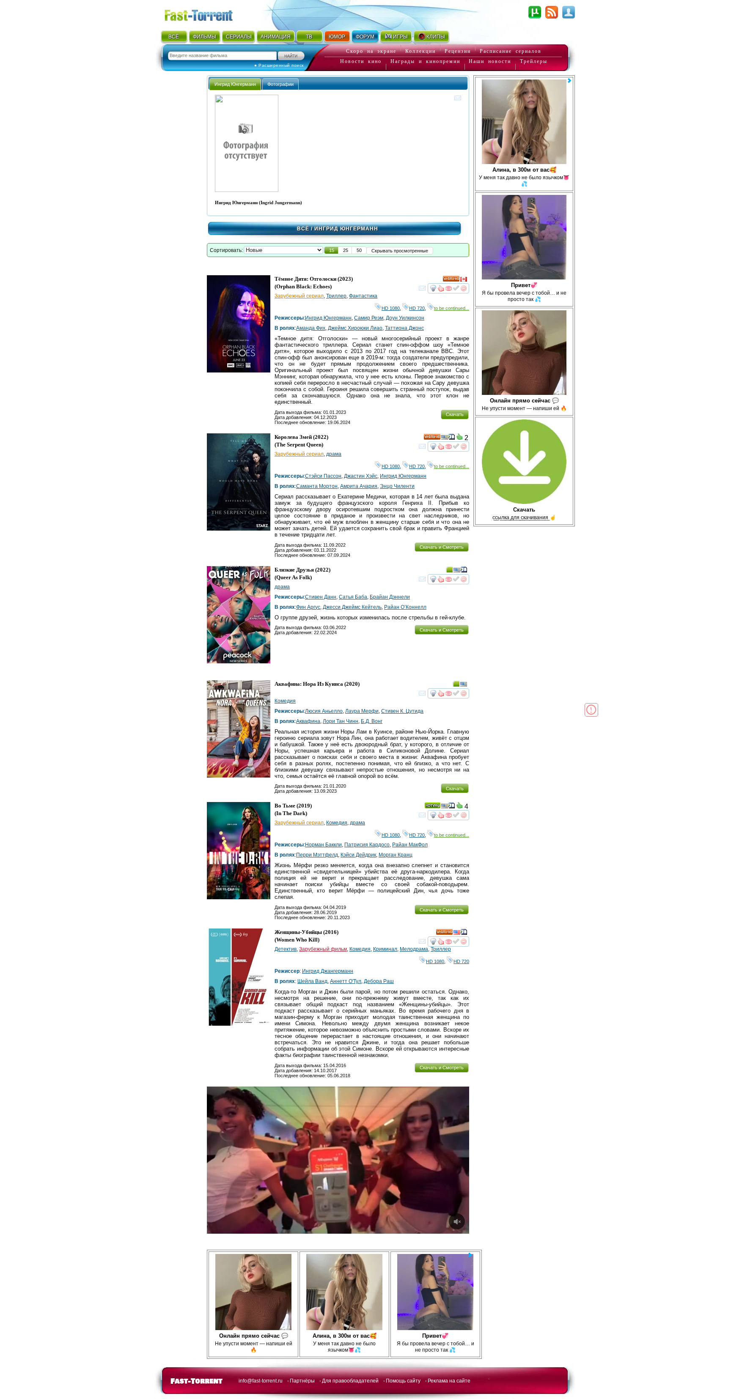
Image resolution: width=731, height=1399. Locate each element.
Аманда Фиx (310, 328)
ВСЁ (173, 37)
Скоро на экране (371, 51)
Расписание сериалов (510, 51)
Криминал (385, 949)
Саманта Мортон (317, 486)
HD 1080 (391, 308)
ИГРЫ (400, 37)
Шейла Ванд (312, 981)
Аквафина (308, 721)
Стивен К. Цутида (402, 711)
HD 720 (417, 308)
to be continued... (451, 308)
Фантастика (363, 296)
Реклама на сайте (449, 1381)
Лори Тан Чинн (340, 721)
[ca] (463, 280)
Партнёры (302, 1381)
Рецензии (458, 51)
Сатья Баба (353, 597)
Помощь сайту (403, 1381)
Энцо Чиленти (397, 486)
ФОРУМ (365, 37)
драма (333, 454)
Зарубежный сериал (299, 296)
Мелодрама (414, 949)
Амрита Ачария (358, 486)
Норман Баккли (323, 845)
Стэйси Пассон (323, 476)
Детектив (286, 949)
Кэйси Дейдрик (358, 855)
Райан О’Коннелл (405, 607)
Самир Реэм (368, 318)
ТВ (309, 37)
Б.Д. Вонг (371, 721)
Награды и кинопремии (425, 61)
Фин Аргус (308, 607)
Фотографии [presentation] (280, 84)
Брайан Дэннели (390, 597)
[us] (444, 438)
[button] (331, 250)
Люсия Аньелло (324, 711)
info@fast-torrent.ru (261, 1381)
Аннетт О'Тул (345, 981)
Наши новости (490, 61)
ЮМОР (337, 37)
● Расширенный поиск (279, 65)
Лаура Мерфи (362, 711)
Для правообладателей (350, 1381)
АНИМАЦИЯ (276, 37)
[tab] (235, 84)
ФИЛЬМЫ (204, 37)
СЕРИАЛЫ (238, 37)
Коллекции (420, 51)
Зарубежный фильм (323, 949)
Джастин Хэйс (360, 476)
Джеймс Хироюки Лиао (355, 328)
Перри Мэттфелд (317, 855)
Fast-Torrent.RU (207, 13)
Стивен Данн (320, 597)
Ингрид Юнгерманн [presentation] (235, 84)
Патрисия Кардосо (367, 845)
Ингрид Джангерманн (327, 971)
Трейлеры (533, 61)
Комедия (285, 701)
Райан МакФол (410, 845)
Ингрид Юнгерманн (328, 318)
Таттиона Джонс (404, 328)
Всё (303, 229)
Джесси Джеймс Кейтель (352, 607)
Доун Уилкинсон (405, 318)
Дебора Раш (379, 981)
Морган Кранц (395, 855)
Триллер (336, 296)
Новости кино (361, 61)
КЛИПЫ (435, 37)
